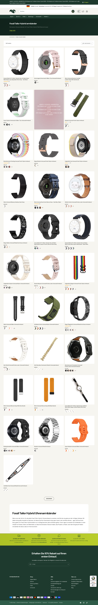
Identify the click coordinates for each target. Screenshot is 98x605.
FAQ (52, 579)
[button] (12, 16)
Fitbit (24, 16)
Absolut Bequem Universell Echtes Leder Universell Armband (48, 283)
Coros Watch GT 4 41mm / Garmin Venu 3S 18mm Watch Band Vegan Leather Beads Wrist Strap (76, 406)
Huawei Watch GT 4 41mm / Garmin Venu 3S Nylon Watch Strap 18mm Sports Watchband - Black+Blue (76, 243)
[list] (49, 6)
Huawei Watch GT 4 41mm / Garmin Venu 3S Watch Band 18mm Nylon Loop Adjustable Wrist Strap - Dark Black (16, 79)
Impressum (45, 602)
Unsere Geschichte (76, 579)
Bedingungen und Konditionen (35, 602)
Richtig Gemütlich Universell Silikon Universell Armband (16, 446)
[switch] (93, 585)
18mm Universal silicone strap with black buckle (45, 405)
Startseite (12, 37)
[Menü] (96, 576)
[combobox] (47, 11)
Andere (46, 16)
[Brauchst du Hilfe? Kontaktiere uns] (83, 11)
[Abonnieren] (68, 564)
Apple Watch (33, 579)
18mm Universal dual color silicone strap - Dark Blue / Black (47, 202)
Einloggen (86, 2)
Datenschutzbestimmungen (22, 602)
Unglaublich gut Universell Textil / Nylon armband (76, 161)
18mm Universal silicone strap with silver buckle (14, 405)
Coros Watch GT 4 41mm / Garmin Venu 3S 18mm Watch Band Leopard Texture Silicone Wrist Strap (45, 243)
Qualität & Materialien (76, 581)
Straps (14, 602)
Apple (11, 16)
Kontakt (53, 592)
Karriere (73, 585)
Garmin (18, 16)
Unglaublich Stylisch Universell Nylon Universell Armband (16, 283)
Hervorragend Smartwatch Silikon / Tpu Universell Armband (47, 78)
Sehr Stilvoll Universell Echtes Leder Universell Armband (16, 365)
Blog (72, 587)
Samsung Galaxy (34, 583)
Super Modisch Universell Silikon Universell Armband (77, 446)
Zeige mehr (12, 30)
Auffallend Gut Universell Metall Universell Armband (15, 485)
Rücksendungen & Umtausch (58, 589)
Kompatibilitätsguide (56, 583)
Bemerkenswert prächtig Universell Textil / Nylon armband (17, 161)
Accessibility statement (53, 602)
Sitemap (60, 602)
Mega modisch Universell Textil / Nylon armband (45, 161)
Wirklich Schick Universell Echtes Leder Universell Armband (78, 202)
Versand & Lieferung (56, 587)
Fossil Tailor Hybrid (20, 37)
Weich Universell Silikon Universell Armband (13, 324)
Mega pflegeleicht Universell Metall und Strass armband (77, 324)
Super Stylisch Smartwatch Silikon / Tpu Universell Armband (17, 120)
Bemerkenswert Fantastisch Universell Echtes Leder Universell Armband (73, 366)
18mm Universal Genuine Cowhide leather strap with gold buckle (72, 79)
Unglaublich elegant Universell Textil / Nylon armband (77, 283)
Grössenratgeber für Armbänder (59, 581)
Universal (32, 587)
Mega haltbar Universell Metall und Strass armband (15, 243)
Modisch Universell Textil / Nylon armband (74, 120)
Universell (38, 16)
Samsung (30, 16)
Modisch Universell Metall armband (42, 446)
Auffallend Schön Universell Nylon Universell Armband (46, 324)
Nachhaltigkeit (74, 583)
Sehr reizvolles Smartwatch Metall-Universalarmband (46, 365)
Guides (52, 585)
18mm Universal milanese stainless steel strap (14, 202)
